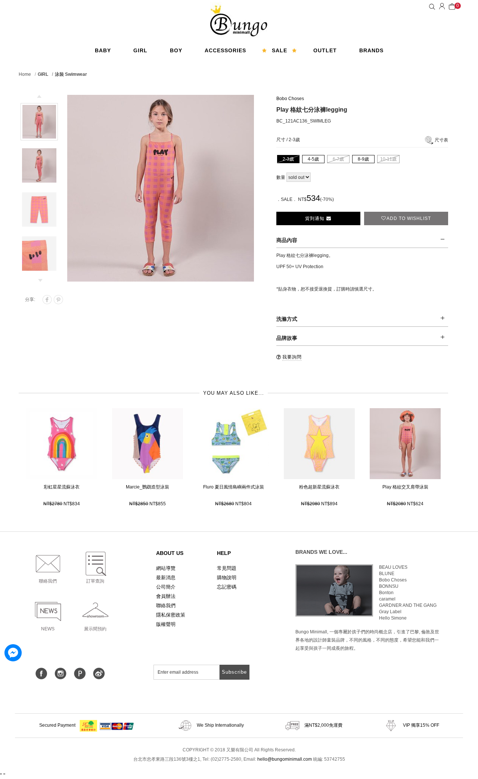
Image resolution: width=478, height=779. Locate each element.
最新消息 (166, 577)
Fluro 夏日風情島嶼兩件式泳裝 (233, 487)
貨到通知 (315, 218)
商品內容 (286, 240)
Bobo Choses (290, 98)
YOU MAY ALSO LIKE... (233, 393)
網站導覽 (166, 568)
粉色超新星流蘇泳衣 (319, 487)
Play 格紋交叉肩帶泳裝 (405, 487)
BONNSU (388, 586)
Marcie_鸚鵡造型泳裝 (147, 487)
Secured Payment (58, 725)
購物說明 (226, 577)
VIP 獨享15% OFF (420, 725)
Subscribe (234, 672)
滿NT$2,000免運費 (322, 725)
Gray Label (390, 611)
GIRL (43, 74)
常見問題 (226, 568)
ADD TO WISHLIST (409, 218)
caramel (387, 599)
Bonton (386, 592)
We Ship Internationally (220, 725)
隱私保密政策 (170, 615)
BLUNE (386, 573)
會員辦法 (166, 596)
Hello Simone (393, 618)
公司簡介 (166, 587)
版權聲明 (166, 624)
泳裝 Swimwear (71, 74)
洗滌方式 (286, 319)
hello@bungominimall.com (284, 759)
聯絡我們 (166, 605)
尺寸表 (441, 140)
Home (25, 74)
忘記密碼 (226, 587)
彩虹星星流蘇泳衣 (62, 487)
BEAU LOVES (393, 567)
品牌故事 (286, 338)
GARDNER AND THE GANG (408, 605)
